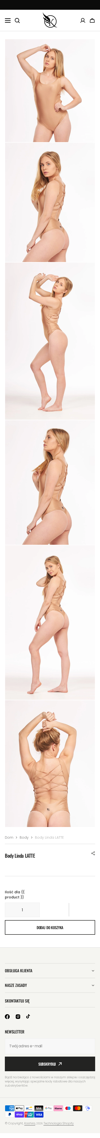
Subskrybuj (47, 1064)
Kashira (29, 1123)
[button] (93, 853)
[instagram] (18, 1016)
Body (24, 837)
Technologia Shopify (58, 1123)
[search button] (17, 20)
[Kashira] (50, 20)
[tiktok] (28, 1016)
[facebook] (7, 1016)
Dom (9, 837)
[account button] (83, 20)
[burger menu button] (8, 20)
